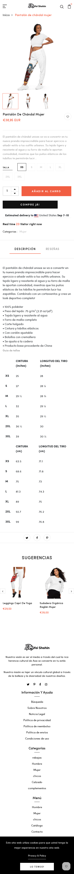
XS (21, 167)
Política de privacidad (37, 720)
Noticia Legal (37, 714)
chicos (37, 776)
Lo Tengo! (37, 866)
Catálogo (37, 825)
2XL (8, 176)
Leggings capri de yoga (17, 603)
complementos (37, 788)
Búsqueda (37, 701)
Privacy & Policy (37, 855)
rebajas (37, 757)
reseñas (52, 249)
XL (60, 167)
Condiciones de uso (37, 738)
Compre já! (30, 204)
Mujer (23, 231)
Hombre (37, 763)
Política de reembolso (37, 726)
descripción (25, 249)
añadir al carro (46, 191)
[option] (37, 57)
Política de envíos (37, 732)
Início (6, 15)
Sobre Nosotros (37, 708)
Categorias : (10, 231)
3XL (19, 176)
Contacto (37, 831)
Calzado (37, 782)
